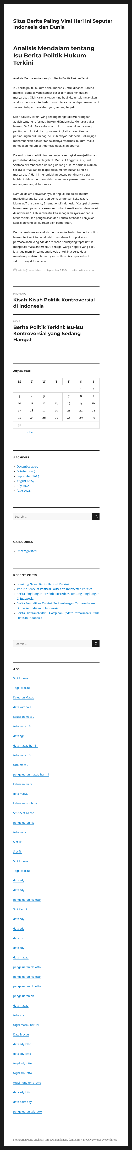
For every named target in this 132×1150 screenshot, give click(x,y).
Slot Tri (17, 842)
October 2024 (26, 471)
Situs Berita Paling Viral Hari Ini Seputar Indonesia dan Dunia (62, 24)
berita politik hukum (82, 270)
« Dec (30, 432)
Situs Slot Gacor (23, 813)
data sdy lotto (22, 1044)
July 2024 (23, 485)
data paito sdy (22, 1102)
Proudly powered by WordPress (100, 1139)
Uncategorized (27, 551)
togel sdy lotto (22, 1063)
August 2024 (25, 481)
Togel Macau (21, 688)
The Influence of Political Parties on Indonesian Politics (54, 589)
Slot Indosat (21, 678)
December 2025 (27, 466)
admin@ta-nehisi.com (30, 270)
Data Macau (21, 1034)
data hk (18, 938)
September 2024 (28, 476)
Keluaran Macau (23, 697)
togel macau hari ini (26, 1025)
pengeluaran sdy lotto (27, 1111)
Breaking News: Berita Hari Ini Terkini (43, 584)
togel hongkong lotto (27, 1082)
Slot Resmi (20, 909)
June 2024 (23, 490)
